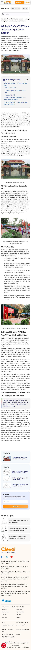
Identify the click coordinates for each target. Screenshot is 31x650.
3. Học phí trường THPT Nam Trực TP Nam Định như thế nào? (16, 103)
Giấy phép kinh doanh (8, 637)
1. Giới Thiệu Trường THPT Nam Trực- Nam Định (16, 84)
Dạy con (25, 8)
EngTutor (18, 614)
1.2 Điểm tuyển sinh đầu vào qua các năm (15, 91)
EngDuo (4, 614)
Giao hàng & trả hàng (22, 625)
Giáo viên (4, 617)
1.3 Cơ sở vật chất (10, 95)
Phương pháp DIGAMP (18, 607)
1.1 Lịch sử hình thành (11, 88)
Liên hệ (18, 634)
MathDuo (4, 609)
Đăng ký (27, 2)
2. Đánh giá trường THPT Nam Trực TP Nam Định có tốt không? (14, 98)
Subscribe (15, 506)
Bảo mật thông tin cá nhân (8, 626)
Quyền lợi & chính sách (22, 629)
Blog (3, 622)
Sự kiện (18, 617)
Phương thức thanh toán (7, 630)
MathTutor (19, 609)
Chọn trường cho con (17, 19)
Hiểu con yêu (5, 19)
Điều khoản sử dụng (22, 622)
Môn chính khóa (15, 8)
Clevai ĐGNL (5, 612)
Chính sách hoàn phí (7, 634)
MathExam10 (19, 612)
